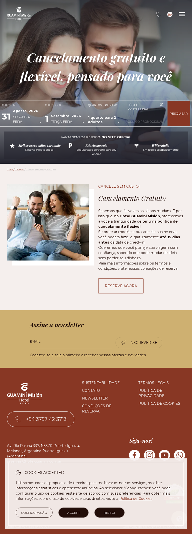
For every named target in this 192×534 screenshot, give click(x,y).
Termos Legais (153, 383)
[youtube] (164, 456)
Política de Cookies (159, 403)
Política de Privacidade (151, 393)
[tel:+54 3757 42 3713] (158, 14)
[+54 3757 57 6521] (169, 14)
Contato (91, 390)
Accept (73, 513)
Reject (110, 513)
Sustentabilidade (101, 383)
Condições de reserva (97, 408)
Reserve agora (121, 286)
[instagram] (149, 456)
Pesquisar (179, 113)
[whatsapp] (179, 456)
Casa (10, 169)
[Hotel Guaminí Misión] (19, 14)
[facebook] (134, 456)
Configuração (34, 513)
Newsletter (95, 398)
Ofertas (19, 169)
